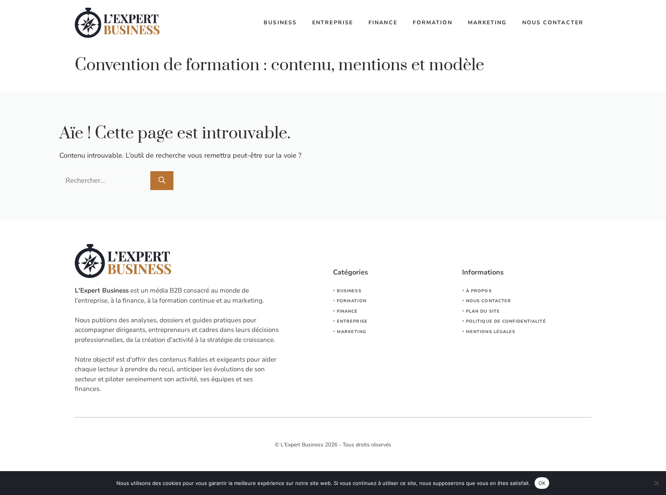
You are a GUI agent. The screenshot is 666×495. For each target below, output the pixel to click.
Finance (382, 22)
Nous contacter (553, 22)
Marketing (487, 22)
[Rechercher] (161, 180)
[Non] (656, 483)
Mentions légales (491, 332)
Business (280, 22)
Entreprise (332, 22)
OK (542, 483)
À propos (479, 291)
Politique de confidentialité (506, 321)
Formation (432, 22)
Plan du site (483, 311)
